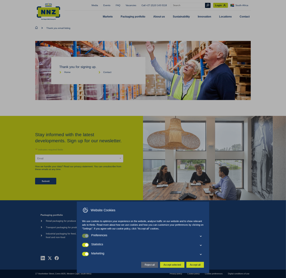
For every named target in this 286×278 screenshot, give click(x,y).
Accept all (195, 264)
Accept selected (172, 264)
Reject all (150, 264)
